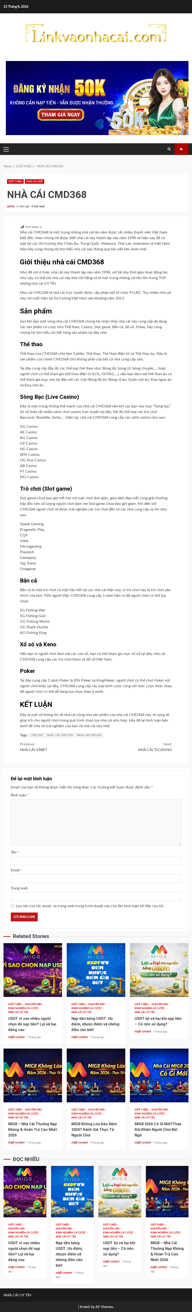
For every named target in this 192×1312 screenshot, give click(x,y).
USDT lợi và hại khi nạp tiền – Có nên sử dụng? (159, 970)
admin (11, 206)
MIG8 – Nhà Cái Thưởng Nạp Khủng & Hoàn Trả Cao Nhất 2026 (33, 1075)
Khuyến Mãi (33, 1004)
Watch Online (181, 149)
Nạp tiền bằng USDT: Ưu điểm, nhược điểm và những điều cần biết (96, 970)
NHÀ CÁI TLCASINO (155, 747)
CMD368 (36, 735)
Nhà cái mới (34, 181)
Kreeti (85, 1307)
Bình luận (20, 795)
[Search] (169, 149)
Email (16, 870)
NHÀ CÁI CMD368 (60, 735)
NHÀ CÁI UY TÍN (18, 1012)
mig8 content (16, 1037)
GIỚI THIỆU (15, 181)
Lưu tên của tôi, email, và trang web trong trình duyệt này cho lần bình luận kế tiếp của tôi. (90, 906)
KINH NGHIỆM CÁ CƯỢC (23, 1008)
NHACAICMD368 (89, 735)
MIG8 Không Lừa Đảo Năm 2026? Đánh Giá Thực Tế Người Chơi (96, 1075)
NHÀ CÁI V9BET (33, 747)
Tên (15, 852)
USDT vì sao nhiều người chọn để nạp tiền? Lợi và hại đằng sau (33, 970)
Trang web (19, 888)
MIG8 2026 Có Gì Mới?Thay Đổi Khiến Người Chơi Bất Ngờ (159, 1075)
